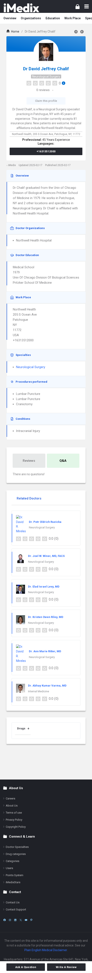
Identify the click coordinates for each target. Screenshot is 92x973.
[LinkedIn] (15, 920)
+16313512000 (46, 151)
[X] (20, 920)
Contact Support (16, 909)
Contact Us (12, 902)
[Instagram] (10, 920)
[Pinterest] (31, 920)
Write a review (66, 967)
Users (9, 868)
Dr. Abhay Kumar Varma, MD (47, 685)
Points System (14, 875)
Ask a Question (25, 967)
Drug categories (16, 854)
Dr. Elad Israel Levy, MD (43, 586)
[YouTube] (26, 920)
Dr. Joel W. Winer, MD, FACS (46, 556)
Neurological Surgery (46, 76)
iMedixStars (13, 882)
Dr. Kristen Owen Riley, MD (45, 617)
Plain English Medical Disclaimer (45, 950)
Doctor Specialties (17, 847)
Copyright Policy (16, 826)
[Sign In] (78, 6)
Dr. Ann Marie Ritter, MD (45, 651)
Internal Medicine (38, 691)
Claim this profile (46, 100)
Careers (10, 798)
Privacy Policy (14, 819)
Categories (12, 861)
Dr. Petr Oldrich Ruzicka (45, 521)
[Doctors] (21, 8)
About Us (12, 805)
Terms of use (14, 812)
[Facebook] (4, 920)
